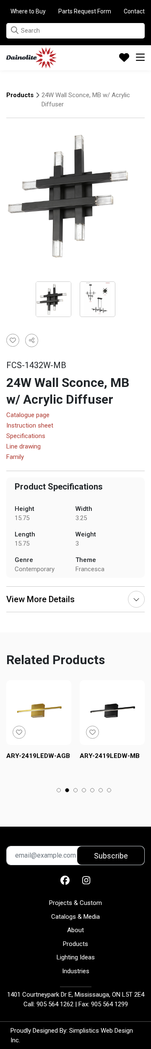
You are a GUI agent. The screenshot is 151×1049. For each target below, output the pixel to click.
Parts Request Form (84, 11)
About (75, 930)
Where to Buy (28, 11)
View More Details (40, 599)
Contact (134, 11)
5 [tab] (92, 791)
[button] (14, 30)
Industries (75, 971)
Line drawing (23, 446)
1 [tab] (59, 791)
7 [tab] (109, 791)
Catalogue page (27, 415)
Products (20, 95)
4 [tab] (84, 791)
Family (15, 457)
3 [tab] (76, 791)
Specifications (25, 436)
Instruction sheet (29, 426)
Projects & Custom (75, 903)
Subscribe (111, 855)
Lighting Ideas (76, 957)
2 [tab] (67, 791)
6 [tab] (101, 791)
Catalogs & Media (75, 916)
